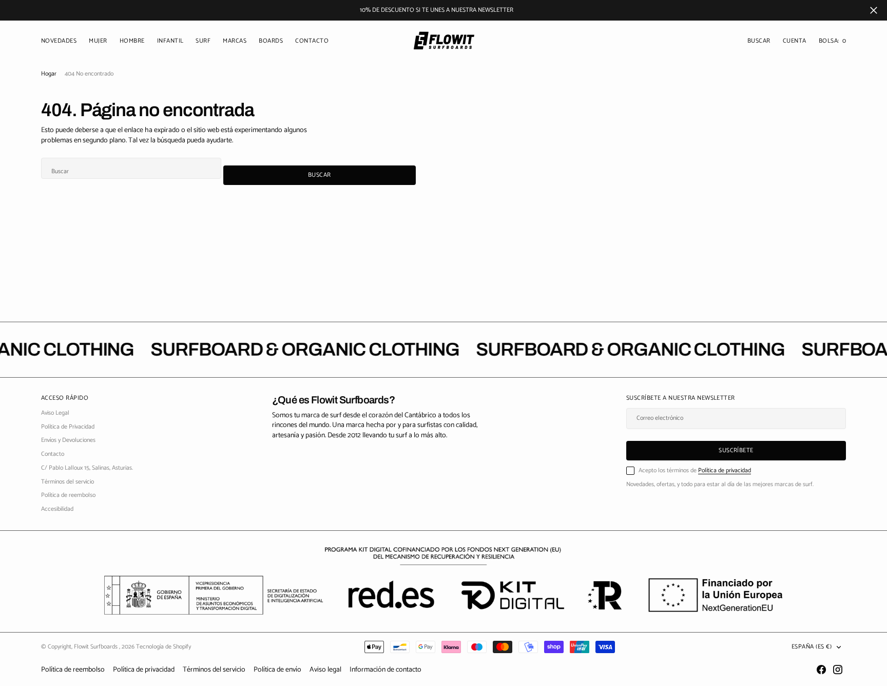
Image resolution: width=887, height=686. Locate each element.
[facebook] (821, 669)
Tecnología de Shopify (163, 647)
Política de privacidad (724, 470)
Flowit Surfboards (96, 647)
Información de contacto (385, 670)
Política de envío (277, 670)
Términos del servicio (214, 670)
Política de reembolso (73, 670)
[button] (794, 41)
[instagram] (838, 669)
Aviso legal (325, 670)
